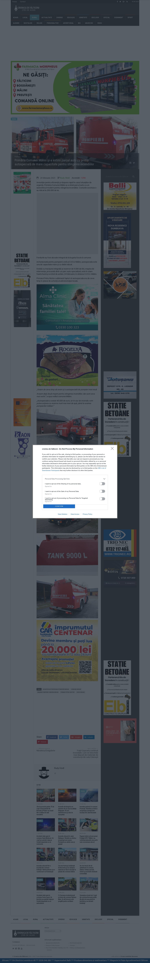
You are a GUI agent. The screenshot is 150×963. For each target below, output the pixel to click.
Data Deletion (62, 514)
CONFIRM (59, 506)
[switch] (102, 483)
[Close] (113, 449)
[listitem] (75, 479)
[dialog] (75, 481)
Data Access (75, 514)
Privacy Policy (87, 514)
